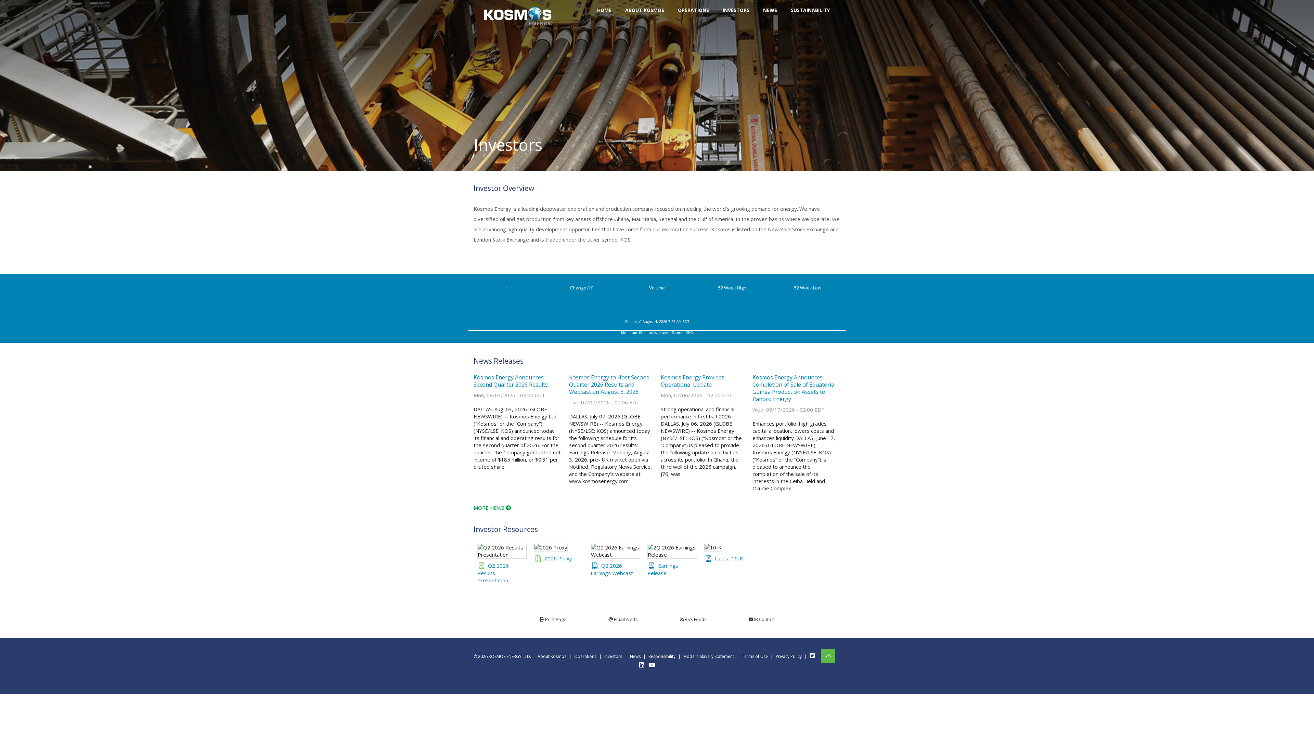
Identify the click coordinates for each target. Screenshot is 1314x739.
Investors (613, 656)
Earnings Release (662, 569)
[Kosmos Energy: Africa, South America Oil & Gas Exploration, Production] (518, 10)
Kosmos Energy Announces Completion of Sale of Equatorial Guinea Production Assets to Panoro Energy (794, 388)
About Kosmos (552, 656)
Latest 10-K (729, 558)
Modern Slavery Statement (708, 656)
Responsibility (661, 656)
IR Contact (764, 619)
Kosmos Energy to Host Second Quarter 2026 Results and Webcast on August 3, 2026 (609, 385)
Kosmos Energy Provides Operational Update (692, 381)
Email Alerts (626, 619)
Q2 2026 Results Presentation (493, 573)
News (635, 656)
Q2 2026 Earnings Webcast (612, 569)
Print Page (555, 619)
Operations (585, 656)
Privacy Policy (789, 656)
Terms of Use (755, 656)
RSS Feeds (696, 619)
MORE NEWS (490, 507)
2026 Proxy (558, 558)
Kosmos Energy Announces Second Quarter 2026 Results (511, 381)
